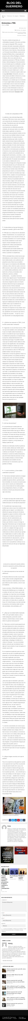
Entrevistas (9, 16)
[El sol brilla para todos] (14, 871)
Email (3, 918)
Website (3, 923)
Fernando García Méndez (9, 32)
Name (3, 912)
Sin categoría (15, 16)
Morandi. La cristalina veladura (21, 877)
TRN (25, 33)
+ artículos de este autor (7, 960)
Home (4, 16)
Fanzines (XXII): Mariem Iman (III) (15, 974)
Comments (4, 899)
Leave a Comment (22, 35)
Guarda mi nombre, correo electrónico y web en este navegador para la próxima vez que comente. (13, 930)
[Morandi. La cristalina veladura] (22, 871)
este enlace (9, 74)
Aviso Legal (21, 1017)
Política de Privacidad (6, 1018)
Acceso (15, 1018)
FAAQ (7, 25)
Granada (16, 32)
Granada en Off (18, 91)
